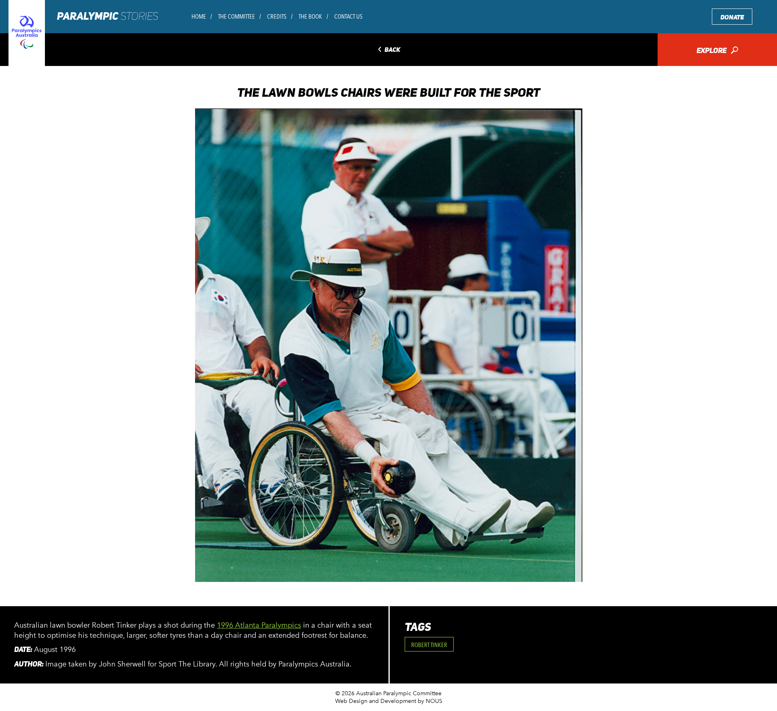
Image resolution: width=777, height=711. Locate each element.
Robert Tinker (429, 645)
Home (198, 16)
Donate (732, 17)
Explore (717, 51)
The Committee (236, 16)
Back (388, 50)
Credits (277, 16)
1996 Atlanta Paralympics (259, 625)
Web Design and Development (375, 701)
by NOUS (430, 701)
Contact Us (348, 16)
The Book (310, 16)
